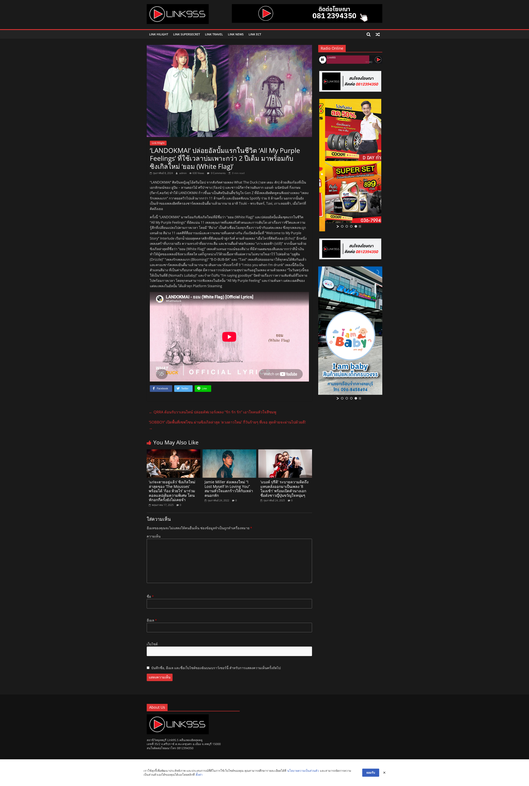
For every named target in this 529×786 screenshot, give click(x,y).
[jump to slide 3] (351, 226)
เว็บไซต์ (152, 644)
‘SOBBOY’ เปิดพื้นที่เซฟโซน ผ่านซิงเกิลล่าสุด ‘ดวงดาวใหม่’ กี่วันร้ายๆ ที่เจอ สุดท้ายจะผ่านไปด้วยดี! (227, 425)
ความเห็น (154, 536)
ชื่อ (150, 596)
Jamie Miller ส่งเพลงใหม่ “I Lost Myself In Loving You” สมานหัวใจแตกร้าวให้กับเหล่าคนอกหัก (229, 488)
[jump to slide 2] (347, 226)
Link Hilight (158, 34)
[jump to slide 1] (342, 226)
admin (183, 173)
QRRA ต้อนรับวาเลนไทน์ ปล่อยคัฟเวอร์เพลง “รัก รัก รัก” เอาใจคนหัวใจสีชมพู (212, 411)
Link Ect (255, 34)
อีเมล (152, 620)
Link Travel (214, 34)
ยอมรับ (370, 772)
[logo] (178, 716)
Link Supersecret (186, 34)
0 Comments (218, 173)
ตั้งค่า (199, 774)
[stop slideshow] (360, 226)
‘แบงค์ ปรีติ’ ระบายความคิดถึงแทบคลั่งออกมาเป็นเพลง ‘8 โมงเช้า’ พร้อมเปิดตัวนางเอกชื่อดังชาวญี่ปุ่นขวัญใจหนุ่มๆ (284, 488)
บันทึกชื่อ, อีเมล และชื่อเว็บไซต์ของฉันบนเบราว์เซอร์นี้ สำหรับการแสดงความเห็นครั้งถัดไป (216, 668)
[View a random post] (377, 34)
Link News (236, 34)
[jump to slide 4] (356, 226)
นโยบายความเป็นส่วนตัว (303, 771)
